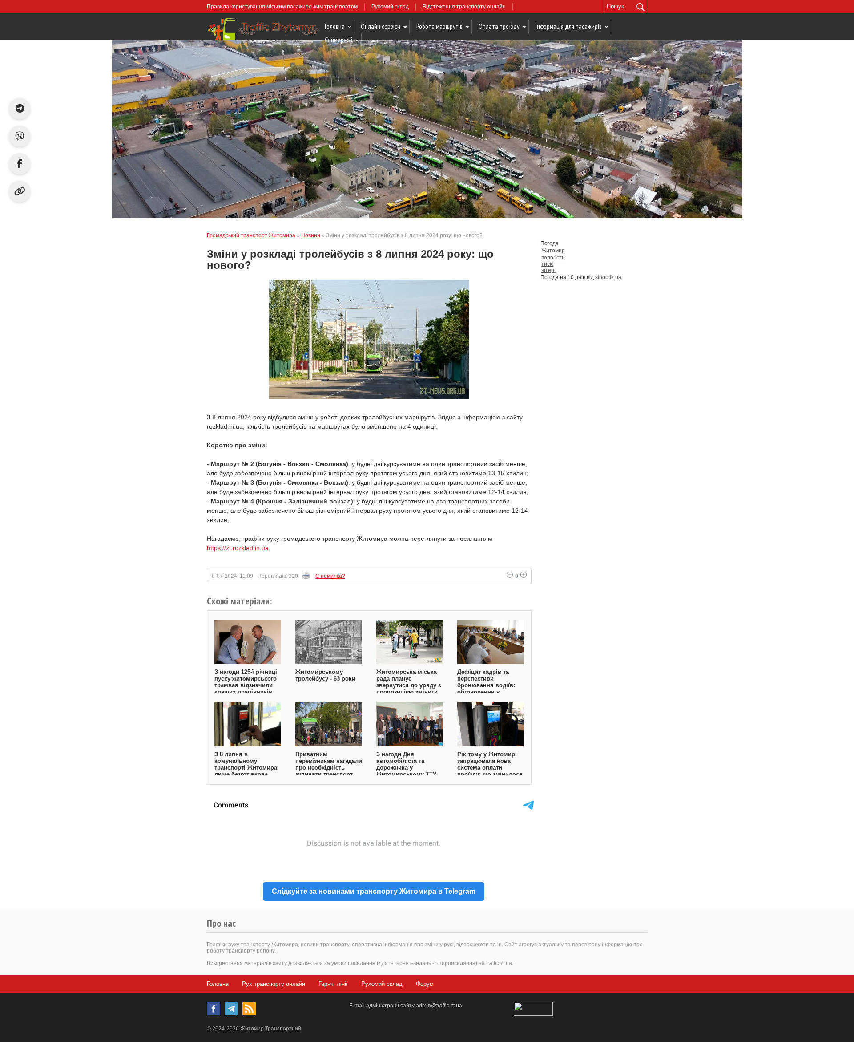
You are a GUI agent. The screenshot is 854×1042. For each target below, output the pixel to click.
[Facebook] (213, 1008)
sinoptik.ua (608, 277)
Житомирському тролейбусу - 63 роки (325, 675)
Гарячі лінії (333, 984)
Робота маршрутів (439, 26)
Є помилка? (330, 576)
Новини (310, 235)
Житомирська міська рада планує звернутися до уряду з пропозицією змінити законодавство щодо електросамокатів (408, 689)
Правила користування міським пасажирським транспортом (282, 7)
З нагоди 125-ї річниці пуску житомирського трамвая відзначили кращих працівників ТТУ (245, 685)
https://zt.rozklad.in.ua (238, 547)
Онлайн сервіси (380, 26)
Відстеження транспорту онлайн (464, 7)
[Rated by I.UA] (533, 1014)
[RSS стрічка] (249, 1008)
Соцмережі (338, 40)
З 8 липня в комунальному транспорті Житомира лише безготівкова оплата (245, 767)
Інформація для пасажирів (569, 26)
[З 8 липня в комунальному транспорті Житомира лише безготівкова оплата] (247, 724)
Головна (335, 26)
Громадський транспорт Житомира (251, 235)
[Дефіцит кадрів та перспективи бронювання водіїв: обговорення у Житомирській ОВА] (490, 642)
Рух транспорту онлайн (273, 984)
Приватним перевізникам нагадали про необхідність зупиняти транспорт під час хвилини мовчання (328, 771)
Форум (425, 984)
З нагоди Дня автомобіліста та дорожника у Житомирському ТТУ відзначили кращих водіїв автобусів (406, 771)
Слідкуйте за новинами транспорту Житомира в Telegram (373, 891)
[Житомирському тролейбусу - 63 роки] (328, 642)
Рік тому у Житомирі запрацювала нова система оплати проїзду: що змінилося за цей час (490, 767)
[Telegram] (231, 1008)
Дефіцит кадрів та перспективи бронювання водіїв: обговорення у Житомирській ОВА (486, 685)
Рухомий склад (390, 7)
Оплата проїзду (499, 26)
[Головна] (262, 30)
